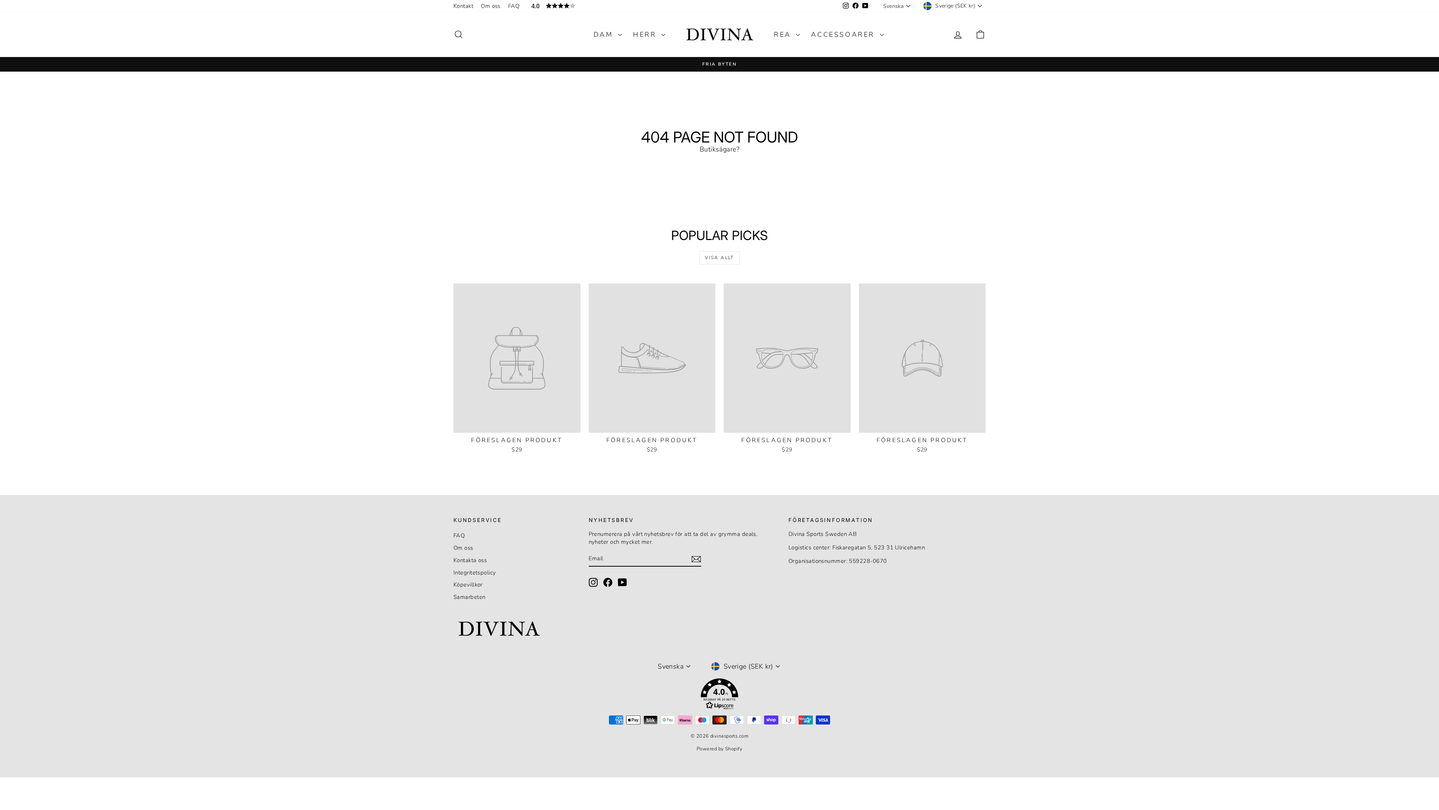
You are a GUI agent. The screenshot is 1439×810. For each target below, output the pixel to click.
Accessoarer (844, 34)
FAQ (513, 6)
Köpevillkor (468, 584)
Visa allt (719, 258)
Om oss (491, 6)
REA (784, 34)
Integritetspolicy (474, 572)
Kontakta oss (470, 560)
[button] (719, 695)
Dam (605, 34)
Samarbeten (469, 597)
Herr (646, 34)
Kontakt (463, 6)
